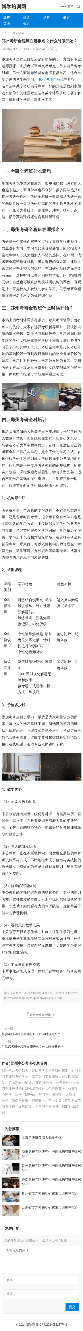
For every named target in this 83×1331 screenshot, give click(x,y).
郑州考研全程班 (51, 79)
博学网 (30, 1324)
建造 (26, 17)
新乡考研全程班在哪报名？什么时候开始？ (31, 1034)
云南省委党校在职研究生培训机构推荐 (50, 1207)
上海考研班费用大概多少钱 (42, 1137)
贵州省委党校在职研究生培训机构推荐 (50, 1193)
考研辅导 (18, 33)
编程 (6, 17)
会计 (26, 23)
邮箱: (10, 1293)
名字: (10, 1280)
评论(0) (52, 49)
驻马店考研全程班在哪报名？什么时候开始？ (33, 1046)
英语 (6, 23)
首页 (5, 33)
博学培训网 (14, 6)
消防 (46, 17)
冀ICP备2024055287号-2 (51, 1324)
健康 (66, 17)
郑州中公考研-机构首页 (29, 1063)
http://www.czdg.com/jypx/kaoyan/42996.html (33, 998)
